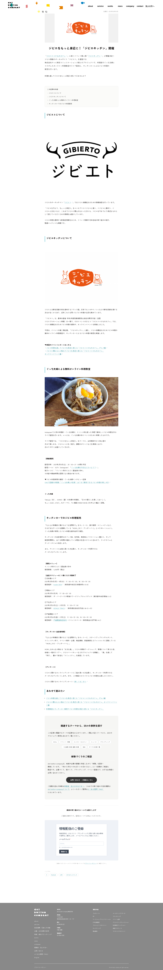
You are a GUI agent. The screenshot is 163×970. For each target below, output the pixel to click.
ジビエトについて (55, 93)
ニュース (93, 742)
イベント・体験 (65, 742)
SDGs (55, 742)
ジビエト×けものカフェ (56, 56)
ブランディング (105, 742)
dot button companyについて (58, 789)
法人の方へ (149, 6)
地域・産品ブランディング (43, 934)
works (110, 6)
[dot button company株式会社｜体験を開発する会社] (14, 7)
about (90, 6)
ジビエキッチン (94, 56)
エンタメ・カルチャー (80, 742)
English (36, 957)
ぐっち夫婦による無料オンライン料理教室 (63, 100)
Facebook (53, 875)
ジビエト (68, 202)
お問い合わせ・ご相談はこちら (81, 780)
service (100, 6)
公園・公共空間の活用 (41, 931)
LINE (61, 875)
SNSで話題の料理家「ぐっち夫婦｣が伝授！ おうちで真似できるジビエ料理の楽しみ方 (77, 482)
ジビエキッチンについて (57, 96)
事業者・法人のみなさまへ (74, 786)
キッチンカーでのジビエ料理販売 (60, 104)
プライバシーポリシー (91, 863)
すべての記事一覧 (94, 747)
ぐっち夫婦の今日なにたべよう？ (83, 467)
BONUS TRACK (59, 608)
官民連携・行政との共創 (42, 928)
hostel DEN (57, 584)
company (130, 6)
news (120, 6)
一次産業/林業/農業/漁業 (71, 747)
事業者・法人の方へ (40, 947)
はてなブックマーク (72, 875)
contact (140, 6)
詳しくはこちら (80, 681)
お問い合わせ (38, 951)
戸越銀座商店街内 (60, 620)
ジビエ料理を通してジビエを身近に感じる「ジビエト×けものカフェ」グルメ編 (76, 348)
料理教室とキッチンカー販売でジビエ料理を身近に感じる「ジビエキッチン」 (75, 709)
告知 (84, 747)
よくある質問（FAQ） (96, 789)
